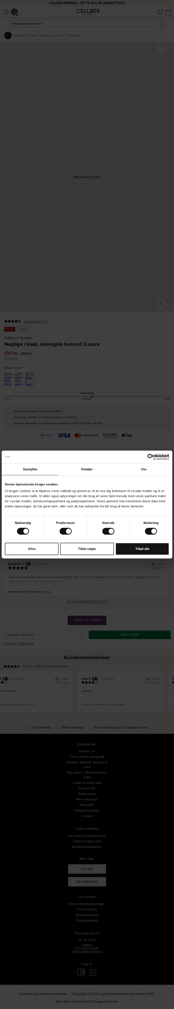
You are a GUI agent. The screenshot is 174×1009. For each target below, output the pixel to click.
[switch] (66, 531)
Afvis (32, 549)
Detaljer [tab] (87, 469)
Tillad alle (142, 549)
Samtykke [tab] (30, 469)
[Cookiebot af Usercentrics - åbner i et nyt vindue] (150, 457)
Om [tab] (143, 469)
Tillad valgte (87, 549)
